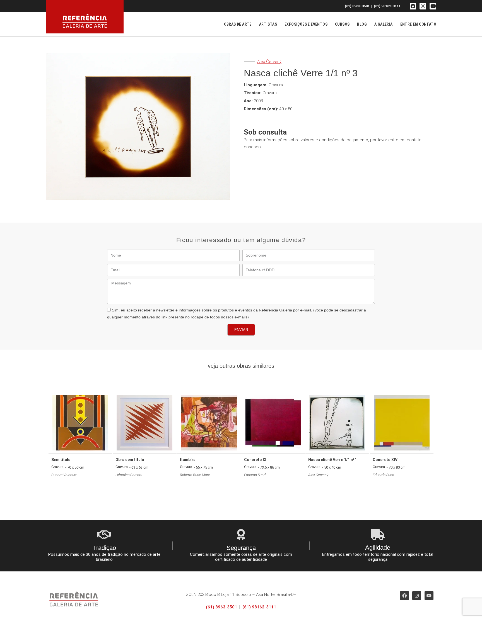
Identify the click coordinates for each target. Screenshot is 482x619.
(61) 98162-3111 (259, 607)
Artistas (268, 24)
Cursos (342, 24)
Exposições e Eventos (306, 24)
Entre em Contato (418, 24)
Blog (362, 24)
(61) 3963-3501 (221, 607)
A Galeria (383, 24)
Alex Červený (269, 61)
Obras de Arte (238, 24)
